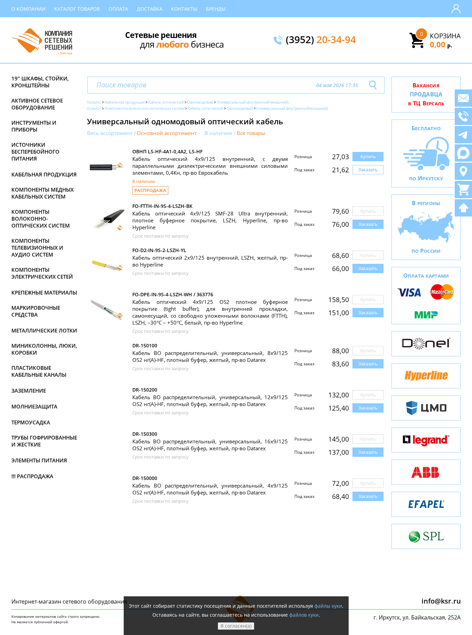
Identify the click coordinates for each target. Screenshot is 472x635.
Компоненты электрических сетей (42, 273)
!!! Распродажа (32, 476)
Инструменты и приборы (33, 126)
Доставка (149, 9)
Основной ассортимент (167, 133)
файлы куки (328, 606)
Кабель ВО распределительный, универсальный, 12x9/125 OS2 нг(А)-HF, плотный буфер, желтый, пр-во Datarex (210, 400)
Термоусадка (30, 422)
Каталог (94, 102)
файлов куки (304, 615)
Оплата (118, 9)
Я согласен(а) (236, 626)
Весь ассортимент (109, 133)
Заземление (28, 390)
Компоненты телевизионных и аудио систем (37, 247)
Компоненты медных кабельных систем (42, 193)
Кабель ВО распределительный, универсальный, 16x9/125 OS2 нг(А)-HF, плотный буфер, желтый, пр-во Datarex (210, 445)
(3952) (321, 40)
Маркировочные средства (35, 311)
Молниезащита (34, 406)
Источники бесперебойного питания (35, 151)
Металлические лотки (44, 330)
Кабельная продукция (44, 174)
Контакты (184, 9)
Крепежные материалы (44, 292)
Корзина (445, 35)
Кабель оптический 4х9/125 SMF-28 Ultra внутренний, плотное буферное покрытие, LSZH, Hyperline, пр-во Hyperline (210, 220)
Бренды (216, 9)
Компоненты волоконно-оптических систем (40, 218)
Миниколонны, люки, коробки (44, 349)
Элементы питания (39, 460)
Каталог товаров (77, 9)
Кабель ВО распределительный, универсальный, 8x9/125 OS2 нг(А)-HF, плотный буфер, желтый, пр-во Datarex (210, 356)
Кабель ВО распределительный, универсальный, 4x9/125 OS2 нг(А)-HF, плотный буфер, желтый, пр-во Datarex (210, 489)
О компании (28, 9)
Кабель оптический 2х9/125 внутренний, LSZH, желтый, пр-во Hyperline (210, 261)
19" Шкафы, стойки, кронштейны (40, 82)
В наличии (218, 133)
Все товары (251, 133)
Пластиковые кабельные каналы (38, 371)
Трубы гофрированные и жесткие (44, 441)
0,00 (441, 44)
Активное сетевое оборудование (37, 104)
